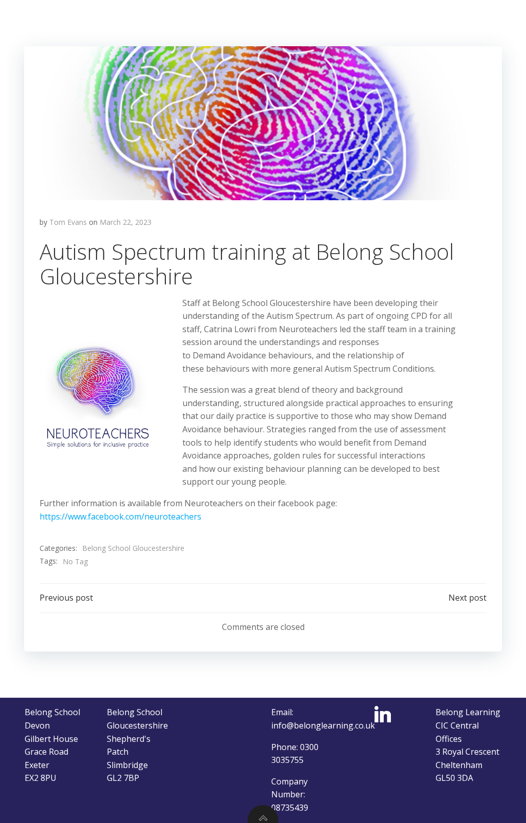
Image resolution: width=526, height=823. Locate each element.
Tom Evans (68, 222)
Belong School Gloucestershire (133, 548)
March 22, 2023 (126, 222)
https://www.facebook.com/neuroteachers (120, 516)
